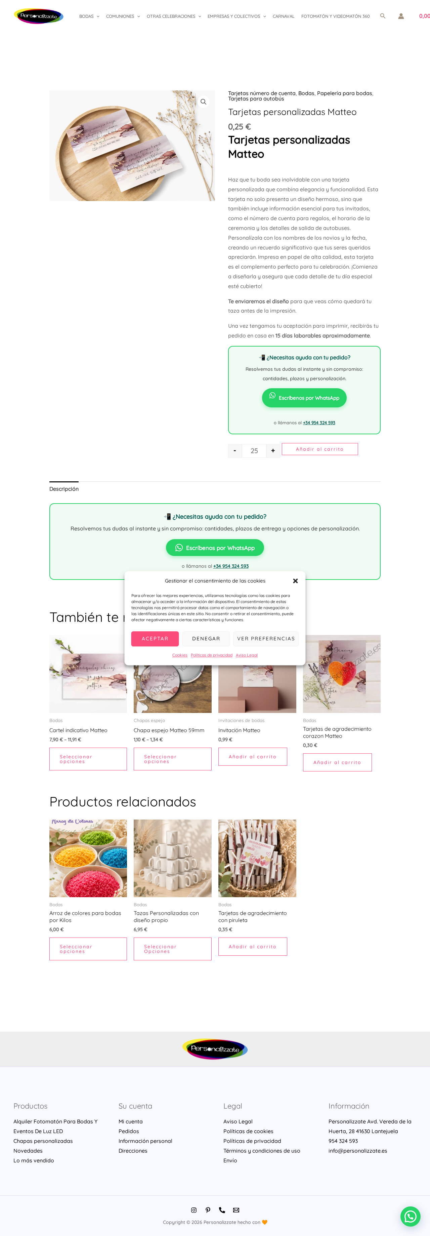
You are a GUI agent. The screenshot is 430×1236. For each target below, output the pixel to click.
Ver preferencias (266, 638)
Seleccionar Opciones (160, 949)
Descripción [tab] (64, 488)
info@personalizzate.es (358, 1150)
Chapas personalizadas (43, 1141)
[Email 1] (236, 1210)
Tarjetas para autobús (256, 98)
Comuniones (120, 16)
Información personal (145, 1141)
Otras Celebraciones (171, 16)
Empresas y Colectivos (234, 16)
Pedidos (129, 1131)
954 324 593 (343, 1141)
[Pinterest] (208, 1210)
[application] (96, 16)
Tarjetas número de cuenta (262, 93)
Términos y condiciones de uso (261, 1150)
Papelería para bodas (344, 93)
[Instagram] (194, 1210)
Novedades (28, 1150)
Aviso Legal (247, 654)
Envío (230, 1160)
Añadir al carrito (320, 449)
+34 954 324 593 (319, 422)
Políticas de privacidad (211, 654)
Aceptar (155, 638)
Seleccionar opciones (76, 759)
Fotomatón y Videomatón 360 (335, 16)
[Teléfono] (222, 1210)
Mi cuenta (131, 1121)
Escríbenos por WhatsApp (309, 398)
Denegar (206, 638)
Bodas (86, 16)
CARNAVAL (284, 16)
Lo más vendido (33, 1160)
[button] (295, 580)
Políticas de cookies (248, 1131)
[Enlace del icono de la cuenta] (401, 16)
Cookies (179, 654)
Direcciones (133, 1150)
